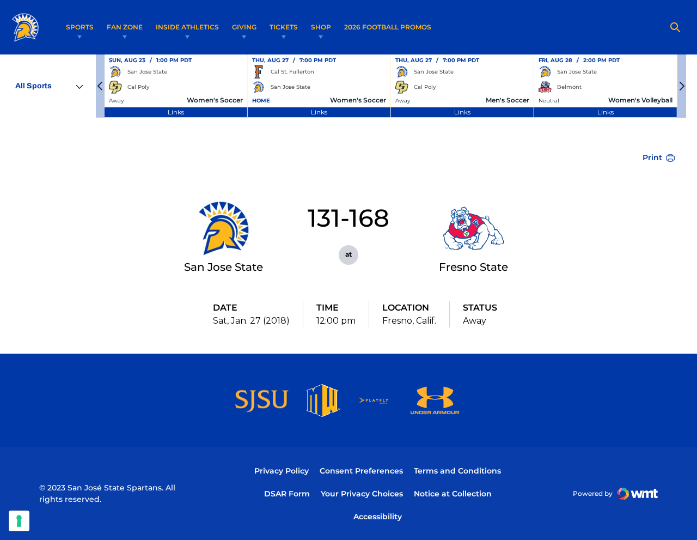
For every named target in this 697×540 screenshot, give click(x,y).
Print (652, 157)
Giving (244, 27)
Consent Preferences (361, 471)
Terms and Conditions (457, 471)
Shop (321, 27)
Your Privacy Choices (362, 494)
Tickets (284, 27)
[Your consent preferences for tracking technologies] (19, 521)
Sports (80, 27)
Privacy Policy (281, 471)
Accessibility (377, 516)
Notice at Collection (453, 494)
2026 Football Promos (387, 26)
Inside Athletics (187, 27)
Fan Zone (125, 27)
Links (176, 112)
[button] (100, 86)
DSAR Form (287, 494)
